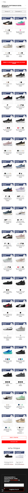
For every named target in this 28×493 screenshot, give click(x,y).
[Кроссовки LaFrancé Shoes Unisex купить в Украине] (20, 328)
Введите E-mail (8, 485)
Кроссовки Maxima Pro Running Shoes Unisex (20, 198)
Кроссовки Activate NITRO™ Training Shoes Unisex (7, 130)
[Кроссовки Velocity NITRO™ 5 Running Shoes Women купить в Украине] (20, 120)
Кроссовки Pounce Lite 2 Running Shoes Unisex (8, 152)
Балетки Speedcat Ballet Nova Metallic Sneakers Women (7, 338)
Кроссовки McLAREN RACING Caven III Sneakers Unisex (20, 222)
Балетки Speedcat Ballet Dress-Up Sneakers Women (7, 292)
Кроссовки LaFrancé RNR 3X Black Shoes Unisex (20, 292)
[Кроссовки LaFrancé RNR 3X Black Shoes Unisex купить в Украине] (20, 283)
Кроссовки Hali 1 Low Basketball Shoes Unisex (20, 407)
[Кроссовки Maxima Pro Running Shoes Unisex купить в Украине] (20, 189)
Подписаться (14, 489)
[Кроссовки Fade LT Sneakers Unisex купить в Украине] (8, 375)
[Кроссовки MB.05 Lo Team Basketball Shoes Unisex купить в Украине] (8, 352)
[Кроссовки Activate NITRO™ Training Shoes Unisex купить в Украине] (8, 120)
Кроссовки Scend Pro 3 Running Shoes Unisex (20, 175)
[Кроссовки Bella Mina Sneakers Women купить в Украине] (8, 397)
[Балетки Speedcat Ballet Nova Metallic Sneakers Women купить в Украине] (8, 328)
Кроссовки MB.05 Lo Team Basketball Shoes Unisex (7, 361)
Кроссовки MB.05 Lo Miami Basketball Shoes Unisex (20, 32)
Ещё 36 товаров (14, 437)
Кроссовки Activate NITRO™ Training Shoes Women (20, 84)
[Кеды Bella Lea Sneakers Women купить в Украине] (8, 23)
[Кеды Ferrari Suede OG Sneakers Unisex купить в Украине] (8, 98)
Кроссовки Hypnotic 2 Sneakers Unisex (20, 429)
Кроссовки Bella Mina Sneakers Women (7, 407)
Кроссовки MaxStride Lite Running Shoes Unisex (20, 107)
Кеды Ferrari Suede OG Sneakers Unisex (7, 107)
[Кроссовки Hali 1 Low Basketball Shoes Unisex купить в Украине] (20, 397)
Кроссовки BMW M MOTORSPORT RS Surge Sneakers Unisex (8, 198)
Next (11, 150)
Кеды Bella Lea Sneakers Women (8, 32)
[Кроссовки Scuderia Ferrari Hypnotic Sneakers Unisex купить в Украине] (8, 305)
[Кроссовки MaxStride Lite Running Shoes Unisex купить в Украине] (20, 98)
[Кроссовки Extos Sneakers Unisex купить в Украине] (8, 75)
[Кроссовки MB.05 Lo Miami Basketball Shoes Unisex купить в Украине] (20, 23)
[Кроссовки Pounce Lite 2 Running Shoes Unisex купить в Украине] (8, 143)
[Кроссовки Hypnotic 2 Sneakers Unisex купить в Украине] (20, 420)
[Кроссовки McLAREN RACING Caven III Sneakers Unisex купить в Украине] (20, 212)
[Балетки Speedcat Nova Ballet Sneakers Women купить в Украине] (20, 305)
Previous (3, 150)
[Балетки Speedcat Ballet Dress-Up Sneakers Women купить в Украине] (8, 283)
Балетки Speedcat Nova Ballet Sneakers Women (20, 315)
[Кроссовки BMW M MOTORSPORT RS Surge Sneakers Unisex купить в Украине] (8, 189)
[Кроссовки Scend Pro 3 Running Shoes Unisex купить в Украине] (20, 166)
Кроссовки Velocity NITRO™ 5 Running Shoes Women (20, 130)
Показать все (13, 441)
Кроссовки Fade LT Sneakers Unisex (7, 384)
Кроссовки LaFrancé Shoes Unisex (20, 337)
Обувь (4, 1)
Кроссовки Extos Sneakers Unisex (7, 84)
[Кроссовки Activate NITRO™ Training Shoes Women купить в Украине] (20, 75)
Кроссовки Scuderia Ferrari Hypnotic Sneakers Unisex (7, 315)
